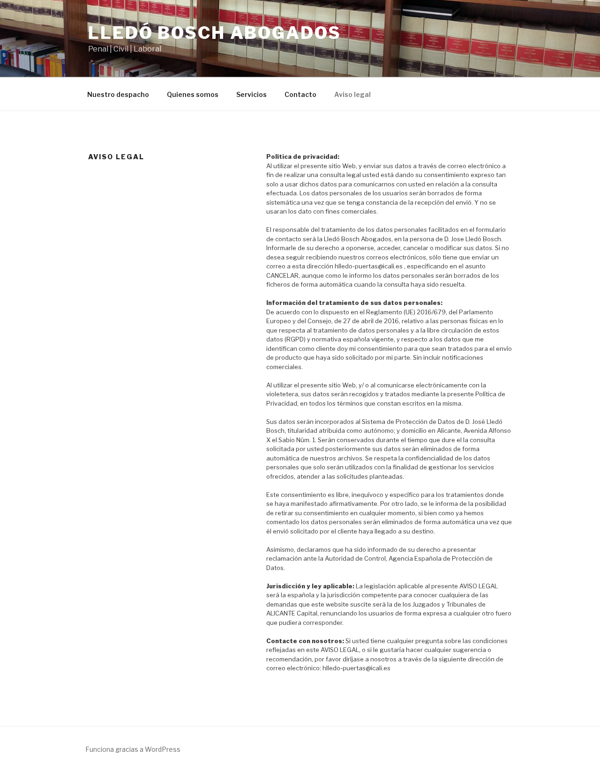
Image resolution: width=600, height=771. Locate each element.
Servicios (251, 94)
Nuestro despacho (118, 94)
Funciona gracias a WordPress (132, 749)
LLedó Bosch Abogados (214, 32)
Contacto (300, 94)
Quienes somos (192, 94)
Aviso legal (352, 94)
